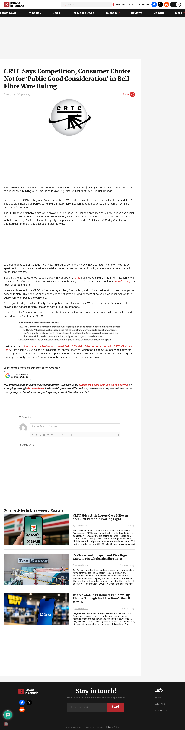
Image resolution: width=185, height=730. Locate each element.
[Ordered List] (48, 435)
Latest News (8, 13)
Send (115, 706)
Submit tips (144, 4)
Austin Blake (81, 525)
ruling (77, 277)
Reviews (136, 13)
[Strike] (44, 435)
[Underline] (40, 435)
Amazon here (35, 388)
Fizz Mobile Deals (82, 13)
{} (66, 435)
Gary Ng (10, 94)
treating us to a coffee (114, 385)
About (158, 697)
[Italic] (36, 435)
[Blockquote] (55, 435)
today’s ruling (122, 281)
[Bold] (33, 435)
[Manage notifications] (6, 724)
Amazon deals (124, 4)
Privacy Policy (112, 727)
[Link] (63, 435)
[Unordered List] (51, 435)
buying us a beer (89, 385)
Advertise (160, 703)
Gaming (159, 13)
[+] (70, 435)
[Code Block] (59, 435)
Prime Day (34, 13)
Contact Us (161, 710)
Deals (56, 13)
